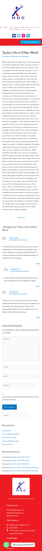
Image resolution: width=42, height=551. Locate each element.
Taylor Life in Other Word (20, 457)
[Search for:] (16, 415)
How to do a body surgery (10, 441)
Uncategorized (17, 56)
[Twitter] (18, 35)
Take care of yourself (9, 437)
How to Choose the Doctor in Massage (25, 467)
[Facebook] (14, 35)
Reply (38, 263)
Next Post (21, 217)
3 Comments (6, 56)
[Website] (18, 386)
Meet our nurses (7, 444)
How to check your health (10, 434)
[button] (8, 41)
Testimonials (6, 430)
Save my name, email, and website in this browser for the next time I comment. (20, 398)
